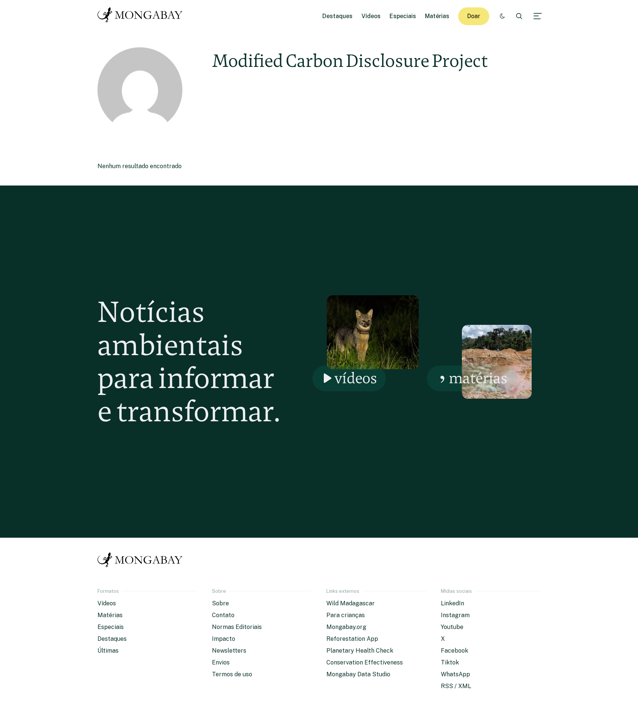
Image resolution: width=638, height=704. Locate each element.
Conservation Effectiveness (364, 662)
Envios (221, 662)
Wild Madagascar (350, 603)
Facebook (454, 650)
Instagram (455, 615)
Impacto (223, 638)
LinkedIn (452, 603)
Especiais (403, 16)
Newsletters (229, 650)
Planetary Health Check (359, 650)
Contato (223, 615)
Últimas (108, 650)
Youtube (452, 626)
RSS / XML (456, 686)
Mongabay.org (346, 626)
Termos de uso (232, 674)
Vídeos (371, 16)
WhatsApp (455, 674)
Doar (473, 16)
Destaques (337, 16)
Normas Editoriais (237, 626)
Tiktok (450, 662)
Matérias (437, 16)
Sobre (220, 603)
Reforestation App (352, 638)
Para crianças (345, 615)
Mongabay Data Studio (358, 674)
